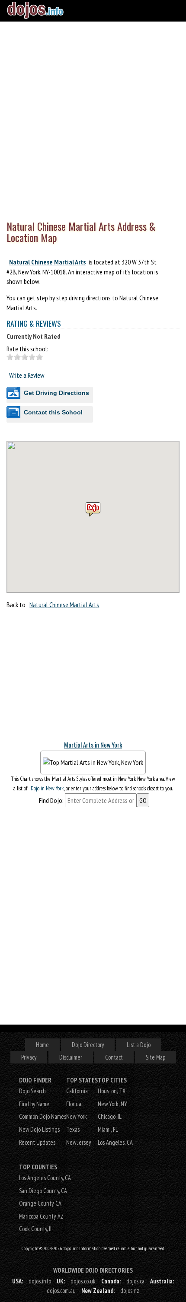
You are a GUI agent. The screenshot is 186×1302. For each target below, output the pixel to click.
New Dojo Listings (39, 1129)
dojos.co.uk (83, 1281)
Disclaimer (70, 1057)
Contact (114, 1057)
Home (42, 1045)
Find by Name (34, 1104)
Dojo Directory (88, 1045)
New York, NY (112, 1104)
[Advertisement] (93, 119)
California (77, 1091)
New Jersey (78, 1142)
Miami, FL (108, 1129)
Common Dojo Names (42, 1116)
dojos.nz (129, 1290)
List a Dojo (139, 1045)
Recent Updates (37, 1142)
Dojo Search (32, 1091)
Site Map (155, 1057)
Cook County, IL (36, 1229)
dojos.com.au (61, 1290)
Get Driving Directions (56, 392)
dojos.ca (135, 1281)
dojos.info (40, 1281)
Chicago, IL (110, 1116)
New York (76, 1116)
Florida (73, 1104)
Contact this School (53, 412)
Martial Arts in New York (93, 744)
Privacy (28, 1057)
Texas (73, 1129)
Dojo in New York (47, 788)
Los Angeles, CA (115, 1142)
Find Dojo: (51, 800)
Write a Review (26, 374)
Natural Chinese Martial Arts (47, 262)
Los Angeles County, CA (45, 1178)
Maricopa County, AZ (41, 1216)
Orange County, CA (40, 1203)
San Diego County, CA (43, 1191)
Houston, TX (111, 1091)
